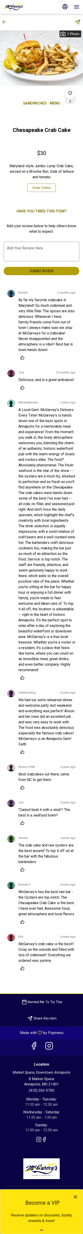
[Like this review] (23, 358)
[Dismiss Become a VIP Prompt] (75, 1196)
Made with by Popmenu (33, 1032)
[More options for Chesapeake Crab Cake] (70, 93)
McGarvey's (41, 1168)
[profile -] (65, 6)
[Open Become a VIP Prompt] (41, 1230)
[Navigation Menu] (76, 7)
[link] (41, 188)
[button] (5, 22)
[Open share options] (77, 22)
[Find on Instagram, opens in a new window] (49, 1047)
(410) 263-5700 (41, 1090)
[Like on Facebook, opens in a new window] (34, 1047)
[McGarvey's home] (24, 7)
